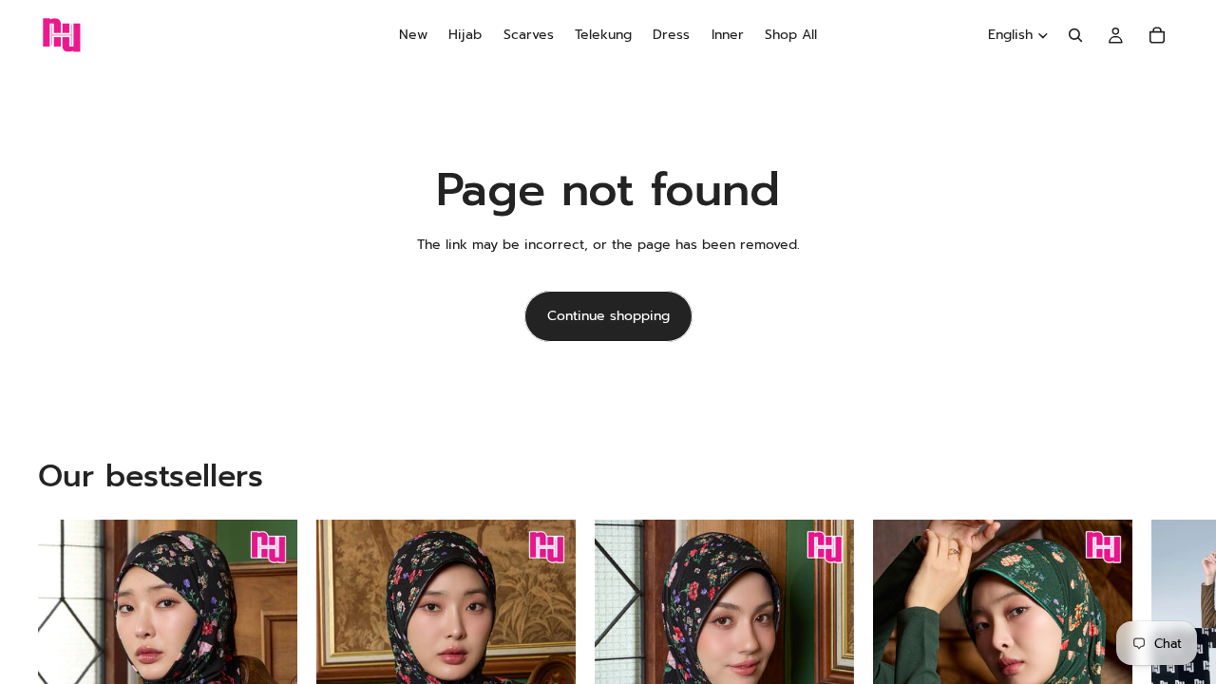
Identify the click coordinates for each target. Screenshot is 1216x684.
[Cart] (1157, 35)
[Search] (1075, 35)
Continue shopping (608, 316)
